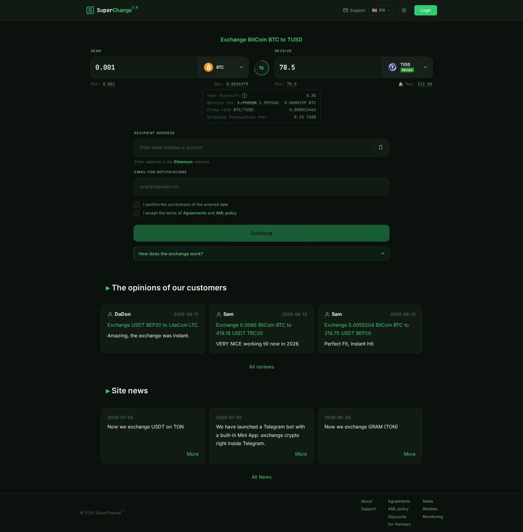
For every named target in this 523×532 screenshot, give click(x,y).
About (366, 501)
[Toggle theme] (404, 10)
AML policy (226, 212)
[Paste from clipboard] (381, 147)
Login (425, 10)
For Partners (399, 524)
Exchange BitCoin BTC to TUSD (261, 39)
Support (357, 10)
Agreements (194, 212)
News (428, 501)
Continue (261, 233)
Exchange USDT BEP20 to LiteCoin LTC (152, 325)
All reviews (261, 367)
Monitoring (433, 516)
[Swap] (261, 67)
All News (261, 477)
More (193, 454)
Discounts (397, 516)
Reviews (430, 509)
